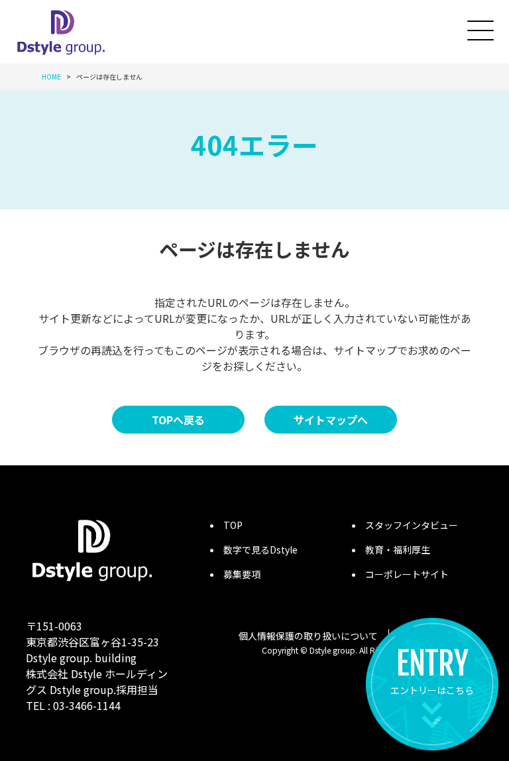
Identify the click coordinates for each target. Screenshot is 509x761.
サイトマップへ (331, 420)
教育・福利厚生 (397, 549)
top (233, 525)
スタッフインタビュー (411, 525)
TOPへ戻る (178, 420)
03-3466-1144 (87, 705)
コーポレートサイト (407, 574)
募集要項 (241, 574)
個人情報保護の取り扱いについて (308, 635)
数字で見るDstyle (260, 549)
